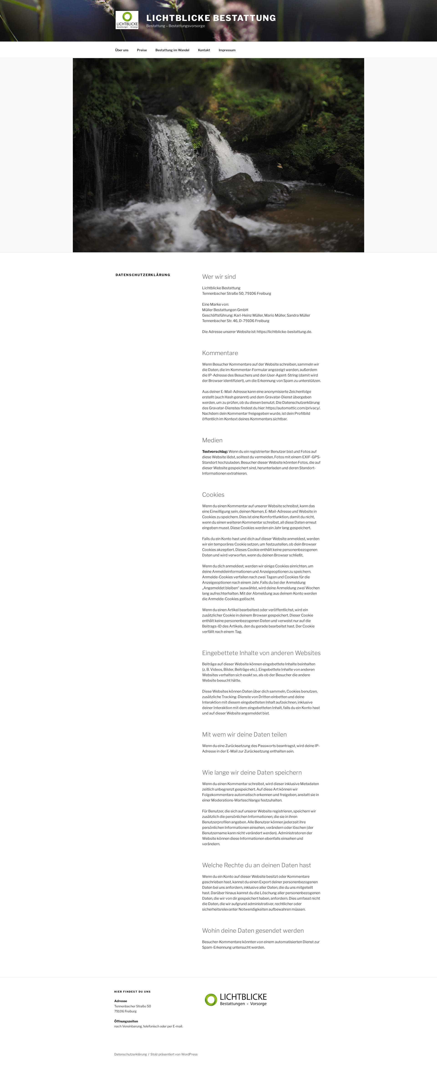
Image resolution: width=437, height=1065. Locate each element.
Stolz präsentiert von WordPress (174, 1054)
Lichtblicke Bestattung (211, 18)
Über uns (121, 50)
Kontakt (204, 50)
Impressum (227, 50)
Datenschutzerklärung (130, 1054)
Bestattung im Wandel (172, 50)
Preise (142, 50)
